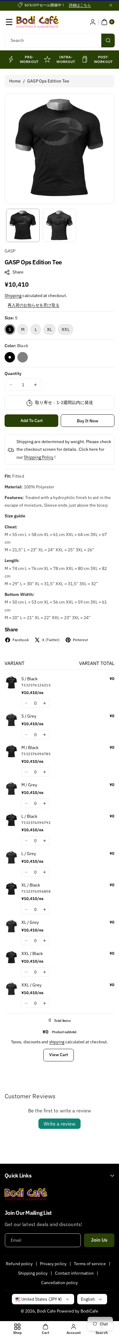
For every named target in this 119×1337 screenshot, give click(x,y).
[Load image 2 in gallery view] (59, 225)
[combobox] (59, 40)
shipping (56, 1042)
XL (49, 329)
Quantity (13, 373)
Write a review (59, 1124)
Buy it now (88, 421)
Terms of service (90, 1263)
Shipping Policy (38, 457)
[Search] (108, 40)
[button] (9, 22)
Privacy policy (53, 1263)
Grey (22, 357)
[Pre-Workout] (11, 59)
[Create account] (92, 22)
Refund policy (19, 1263)
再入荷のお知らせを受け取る (34, 305)
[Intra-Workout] (47, 59)
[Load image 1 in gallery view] (23, 225)
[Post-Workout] (85, 59)
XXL (65, 329)
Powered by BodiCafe (77, 1311)
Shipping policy (33, 1273)
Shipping (13, 295)
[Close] (110, 5)
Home (15, 81)
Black (10, 357)
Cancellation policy (59, 1282)
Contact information (74, 1273)
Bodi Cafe (46, 1311)
